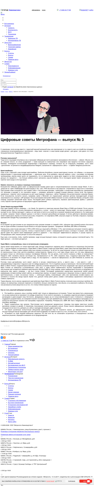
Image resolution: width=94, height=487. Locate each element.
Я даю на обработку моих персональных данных (22, 87)
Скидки (10, 57)
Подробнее (71, 481)
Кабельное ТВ (13, 38)
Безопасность (13, 30)
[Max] (33, 340)
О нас (44, 10)
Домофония (12, 49)
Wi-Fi (10, 32)
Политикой (50, 481)
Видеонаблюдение (14, 45)
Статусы (11, 53)
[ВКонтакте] (2, 337)
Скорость (11, 28)
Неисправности (13, 66)
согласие (10, 87)
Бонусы (10, 55)
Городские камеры (14, 47)
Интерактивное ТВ (14, 40)
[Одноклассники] (4, 337)
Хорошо (85, 481)
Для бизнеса (36, 10)
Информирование (14, 68)
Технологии (12, 34)
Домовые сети (13, 70)
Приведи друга (13, 59)
